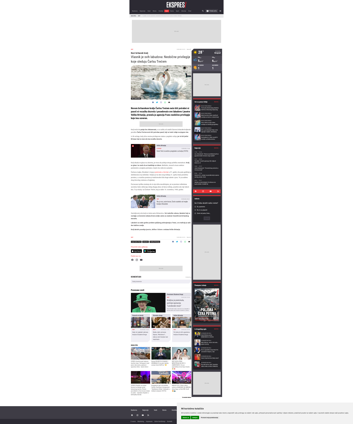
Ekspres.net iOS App (136, 251)
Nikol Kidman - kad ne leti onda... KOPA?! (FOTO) (207, 342)
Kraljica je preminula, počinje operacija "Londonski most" (161, 302)
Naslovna (135, 11)
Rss (218, 191)
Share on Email (169, 102)
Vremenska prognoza (207, 52)
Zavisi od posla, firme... (204, 213)
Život (189, 11)
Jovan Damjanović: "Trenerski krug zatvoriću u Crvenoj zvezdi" (207, 168)
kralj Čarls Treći (136, 242)
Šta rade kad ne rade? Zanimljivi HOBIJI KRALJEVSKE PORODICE (207, 364)
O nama (133, 421)
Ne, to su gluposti (202, 210)
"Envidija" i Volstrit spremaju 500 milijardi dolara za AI (207, 161)
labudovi (145, 242)
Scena (172, 11)
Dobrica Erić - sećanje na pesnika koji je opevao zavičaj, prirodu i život (207, 175)
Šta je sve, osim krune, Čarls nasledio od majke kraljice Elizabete (161, 201)
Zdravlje (183, 11)
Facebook (132, 259)
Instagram (136, 259)
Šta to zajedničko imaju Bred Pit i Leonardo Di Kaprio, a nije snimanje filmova (207, 350)
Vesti (149, 11)
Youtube (141, 259)
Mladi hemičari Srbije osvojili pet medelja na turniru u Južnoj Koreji (207, 115)
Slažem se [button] (186, 417)
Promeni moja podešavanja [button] (209, 417)
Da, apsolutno (201, 207)
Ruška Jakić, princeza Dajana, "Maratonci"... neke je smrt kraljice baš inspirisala (161, 328)
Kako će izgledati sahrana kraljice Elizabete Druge (140, 328)
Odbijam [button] (195, 417)
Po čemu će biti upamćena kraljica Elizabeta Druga (181, 328)
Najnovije (142, 11)
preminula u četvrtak (162, 172)
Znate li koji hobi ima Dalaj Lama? (207, 357)
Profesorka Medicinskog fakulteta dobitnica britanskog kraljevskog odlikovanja (207, 108)
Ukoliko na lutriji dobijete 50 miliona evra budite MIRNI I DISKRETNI (207, 182)
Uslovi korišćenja (159, 421)
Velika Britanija (154, 242)
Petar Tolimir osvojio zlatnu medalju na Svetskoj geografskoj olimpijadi (207, 123)
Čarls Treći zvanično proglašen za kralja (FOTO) (161, 151)
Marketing (141, 421)
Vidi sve (216, 102)
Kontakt (169, 421)
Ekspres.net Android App (149, 251)
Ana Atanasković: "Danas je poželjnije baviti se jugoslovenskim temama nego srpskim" (207, 154)
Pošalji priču (213, 11)
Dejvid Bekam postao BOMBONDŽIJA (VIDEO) (207, 335)
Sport (177, 11)
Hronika (161, 11)
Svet (166, 11)
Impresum (149, 421)
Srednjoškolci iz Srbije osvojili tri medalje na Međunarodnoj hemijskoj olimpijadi (207, 137)
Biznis (154, 11)
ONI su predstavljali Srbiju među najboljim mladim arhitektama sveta (207, 130)
